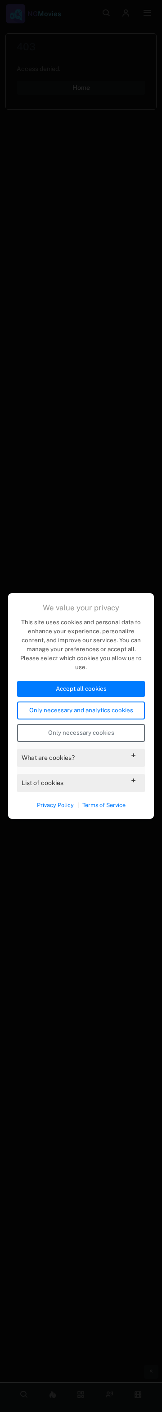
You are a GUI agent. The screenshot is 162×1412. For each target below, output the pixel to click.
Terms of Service (104, 805)
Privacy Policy (55, 805)
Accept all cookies (81, 688)
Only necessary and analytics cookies (81, 710)
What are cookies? (48, 757)
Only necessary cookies (81, 732)
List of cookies (42, 782)
